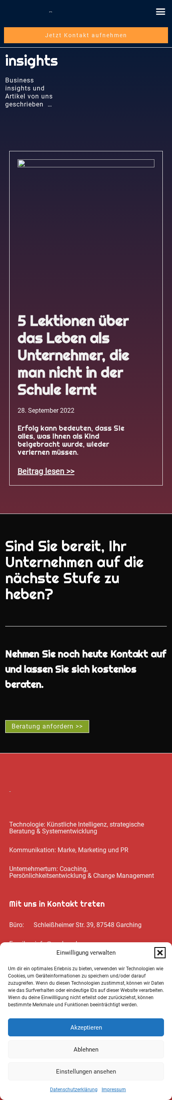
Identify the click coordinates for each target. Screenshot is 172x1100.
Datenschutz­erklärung (74, 1089)
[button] (160, 953)
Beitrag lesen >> (46, 471)
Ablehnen (86, 1049)
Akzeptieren (86, 1027)
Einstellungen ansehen (86, 1071)
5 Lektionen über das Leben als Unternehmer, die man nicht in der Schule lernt (73, 355)
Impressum (114, 1089)
